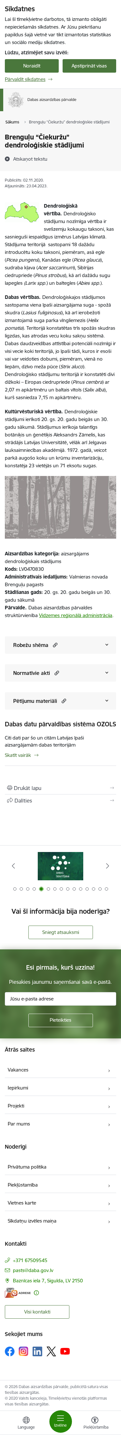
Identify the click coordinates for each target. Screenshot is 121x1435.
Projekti (16, 1106)
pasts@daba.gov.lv (33, 1270)
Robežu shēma (30, 645)
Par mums (19, 1124)
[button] (54, 645)
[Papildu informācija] (36, 1292)
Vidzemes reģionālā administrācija (75, 615)
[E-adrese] (18, 1292)
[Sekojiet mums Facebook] (10, 1351)
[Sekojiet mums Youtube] (65, 1351)
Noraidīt (31, 66)
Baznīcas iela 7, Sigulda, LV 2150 (48, 1281)
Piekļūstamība (23, 1185)
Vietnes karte (22, 1203)
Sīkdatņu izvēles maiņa (32, 1221)
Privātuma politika (27, 1167)
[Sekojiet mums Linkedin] (37, 1351)
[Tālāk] (107, 865)
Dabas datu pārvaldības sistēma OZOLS (60, 724)
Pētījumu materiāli (35, 701)
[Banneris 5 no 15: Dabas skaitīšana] (60, 866)
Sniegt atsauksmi (60, 932)
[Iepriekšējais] (13, 865)
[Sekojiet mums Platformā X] (51, 1351)
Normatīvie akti (31, 673)
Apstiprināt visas (89, 66)
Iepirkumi (18, 1088)
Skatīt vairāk (18, 755)
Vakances (18, 1070)
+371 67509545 (30, 1260)
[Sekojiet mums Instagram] (23, 1351)
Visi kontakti (37, 1312)
